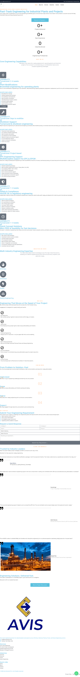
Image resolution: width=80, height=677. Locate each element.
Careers (57, 4)
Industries (52, 4)
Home (36, 4)
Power (2, 288)
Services (46, 4)
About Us (41, 4)
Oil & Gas (3, 269)
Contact (62, 4)
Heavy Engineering (7, 298)
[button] (76, 673)
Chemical (3, 279)
